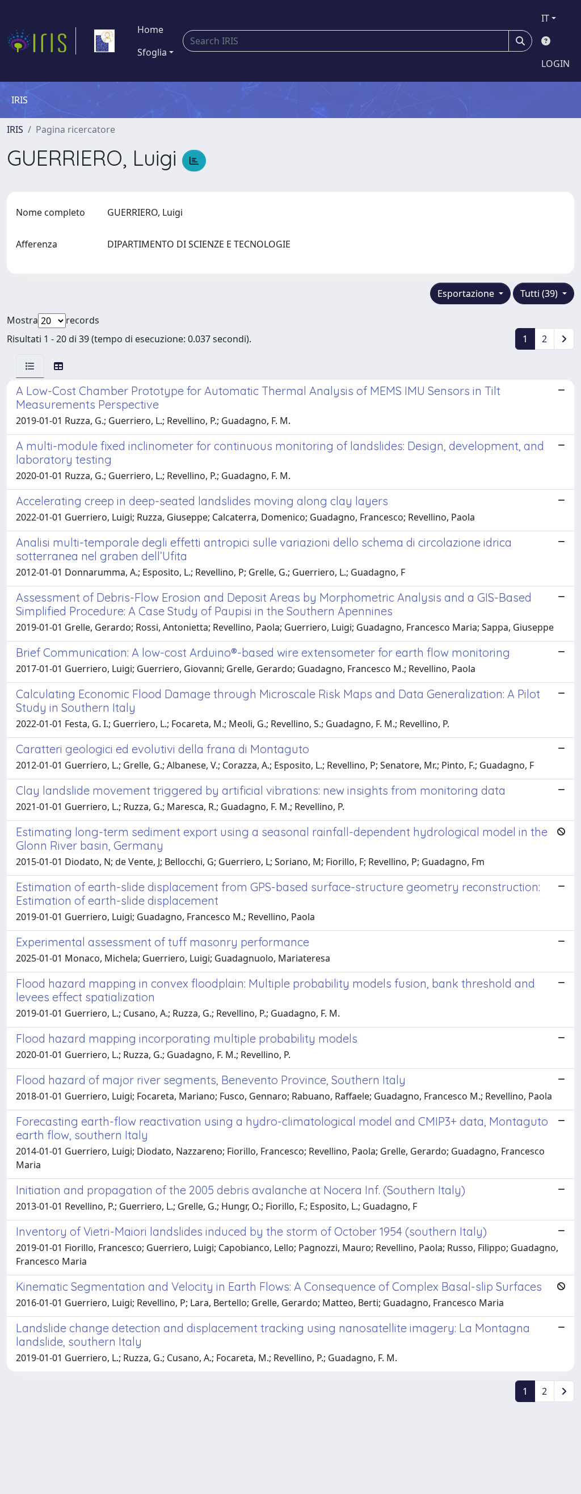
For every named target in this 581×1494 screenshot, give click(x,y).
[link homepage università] (104, 40)
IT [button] (545, 18)
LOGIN (555, 63)
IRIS (15, 129)
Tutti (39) (540, 293)
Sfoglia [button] (152, 52)
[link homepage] (41, 40)
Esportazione (466, 293)
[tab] (30, 366)
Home (150, 29)
